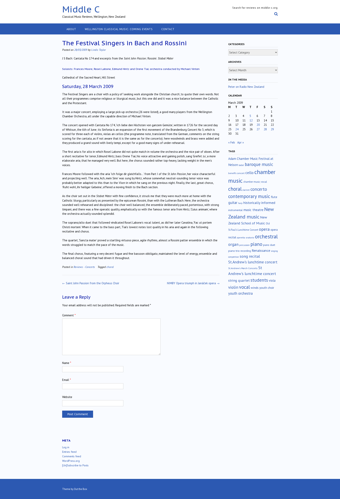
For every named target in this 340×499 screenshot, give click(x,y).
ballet (241, 165)
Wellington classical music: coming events (119, 29)
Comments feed (71, 456)
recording (245, 251)
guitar (232, 202)
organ (233, 244)
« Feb (231, 142)
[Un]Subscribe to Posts (75, 465)
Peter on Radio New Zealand (246, 87)
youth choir (266, 288)
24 (236, 129)
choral (110, 267)
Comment (69, 315)
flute (274, 197)
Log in (65, 447)
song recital (250, 256)
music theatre (253, 209)
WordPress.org (71, 461)
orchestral (266, 236)
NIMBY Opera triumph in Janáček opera (193, 283)
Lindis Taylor (98, 50)
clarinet (246, 190)
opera (264, 229)
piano (256, 244)
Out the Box (80, 489)
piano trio (234, 251)
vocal (244, 287)
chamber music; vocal (255, 181)
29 (272, 129)
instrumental (235, 210)
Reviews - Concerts (84, 267)
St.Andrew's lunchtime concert (252, 262)
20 (258, 125)
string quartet (239, 280)
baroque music (259, 164)
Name (66, 363)
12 (251, 120)
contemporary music (249, 196)
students (259, 280)
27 (258, 129)
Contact (168, 29)
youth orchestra (240, 293)
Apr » (240, 142)
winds (255, 288)
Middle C (81, 9)
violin (233, 287)
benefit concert (236, 173)
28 (265, 129)
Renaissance (261, 250)
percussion (244, 245)
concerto (258, 189)
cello (249, 172)
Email (66, 380)
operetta (241, 237)
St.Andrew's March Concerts (243, 268)
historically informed (259, 202)
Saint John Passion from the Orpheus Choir (90, 283)
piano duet (269, 245)
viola (272, 280)
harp (240, 203)
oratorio (250, 237)
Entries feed (69, 452)
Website (67, 397)
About (71, 29)
